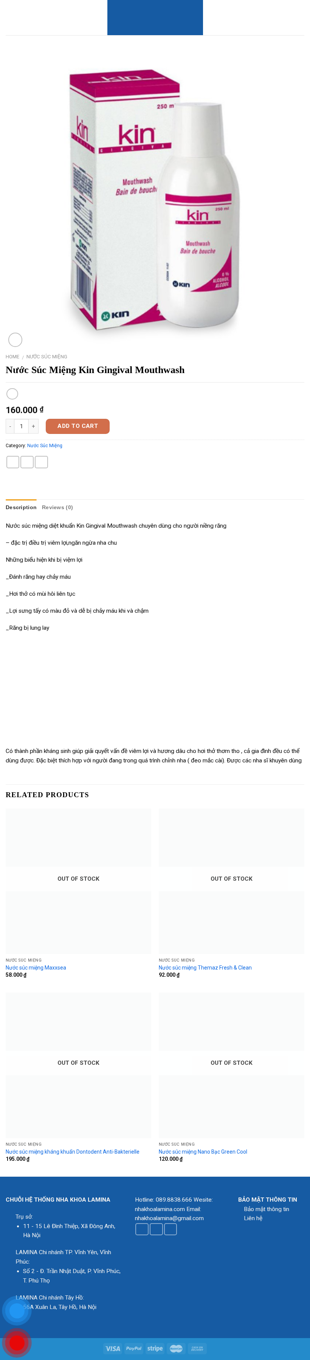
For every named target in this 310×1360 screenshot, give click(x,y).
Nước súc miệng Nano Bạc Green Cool (203, 1152)
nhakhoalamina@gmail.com (169, 1218)
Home (12, 356)
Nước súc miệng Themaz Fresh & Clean (205, 968)
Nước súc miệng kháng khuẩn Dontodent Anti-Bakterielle (73, 1152)
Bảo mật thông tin (266, 1209)
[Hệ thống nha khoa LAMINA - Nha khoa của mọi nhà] (155, 17)
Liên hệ (253, 1218)
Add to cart (77, 426)
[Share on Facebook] (13, 462)
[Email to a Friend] (27, 462)
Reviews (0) (57, 507)
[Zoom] (15, 340)
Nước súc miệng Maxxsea (36, 968)
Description (21, 507)
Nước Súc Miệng (46, 356)
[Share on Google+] (41, 462)
